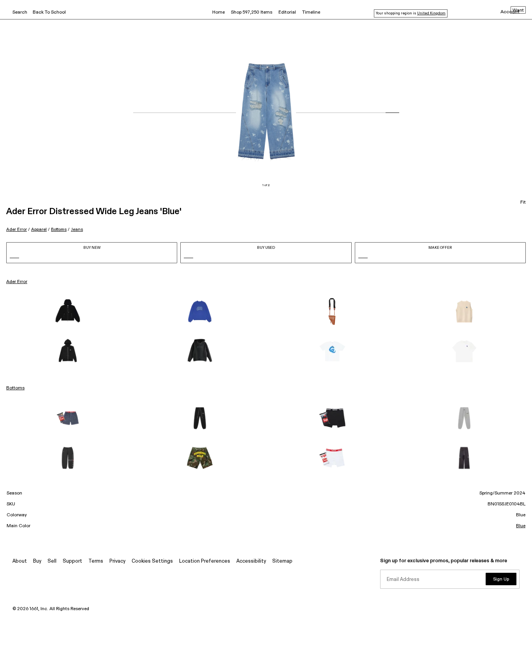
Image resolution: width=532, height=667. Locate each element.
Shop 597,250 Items (251, 12)
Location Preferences (204, 561)
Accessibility (251, 561)
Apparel (39, 229)
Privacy (117, 561)
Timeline (311, 12)
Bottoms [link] (15, 388)
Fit (523, 202)
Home (218, 12)
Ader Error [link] (16, 282)
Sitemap (282, 561)
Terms (95, 561)
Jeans (77, 229)
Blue (520, 526)
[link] (67, 311)
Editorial (287, 12)
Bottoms (59, 229)
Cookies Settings (152, 561)
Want (518, 10)
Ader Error (16, 229)
